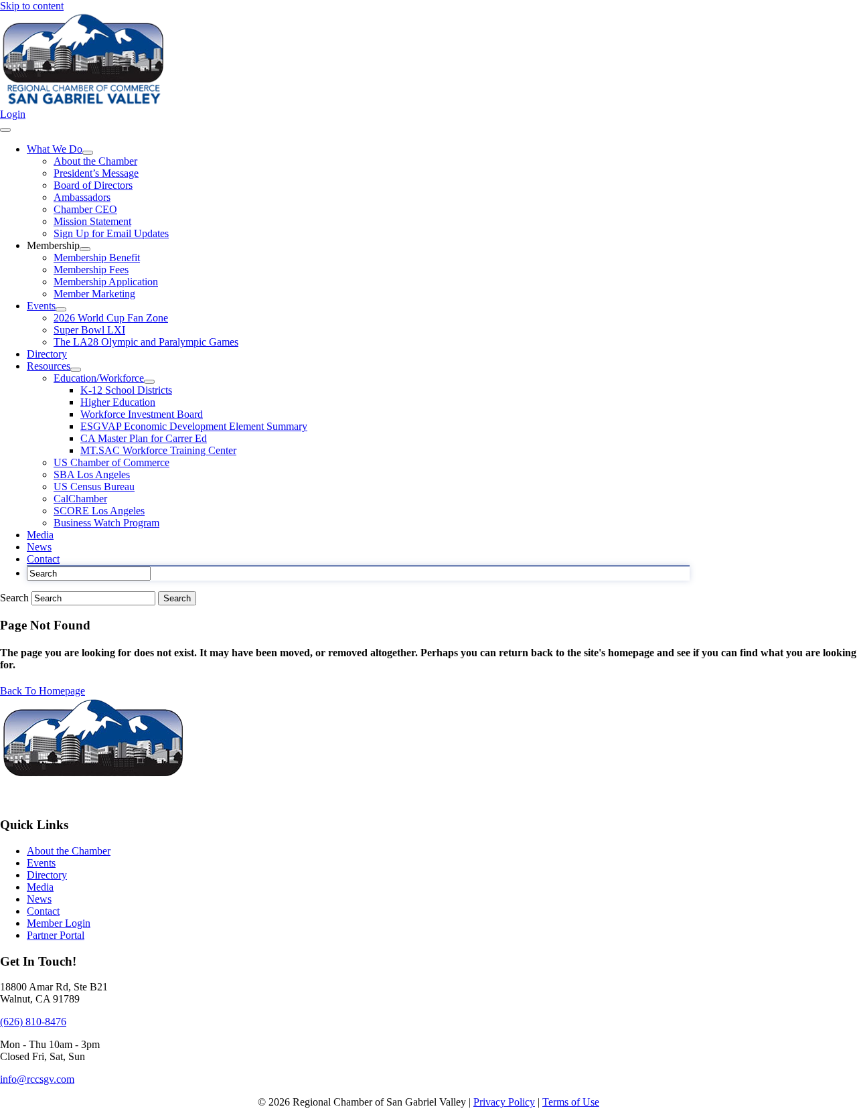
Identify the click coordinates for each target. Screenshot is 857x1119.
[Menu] (5, 130)
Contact (43, 911)
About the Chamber (68, 850)
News (39, 899)
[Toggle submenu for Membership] (85, 249)
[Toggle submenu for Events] (61, 309)
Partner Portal (55, 935)
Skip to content (32, 5)
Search (15, 597)
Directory (47, 875)
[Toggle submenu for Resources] (75, 370)
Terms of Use (570, 1102)
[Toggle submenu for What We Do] (87, 153)
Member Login (58, 923)
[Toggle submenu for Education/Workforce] (149, 382)
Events (41, 863)
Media (40, 887)
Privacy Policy (504, 1102)
